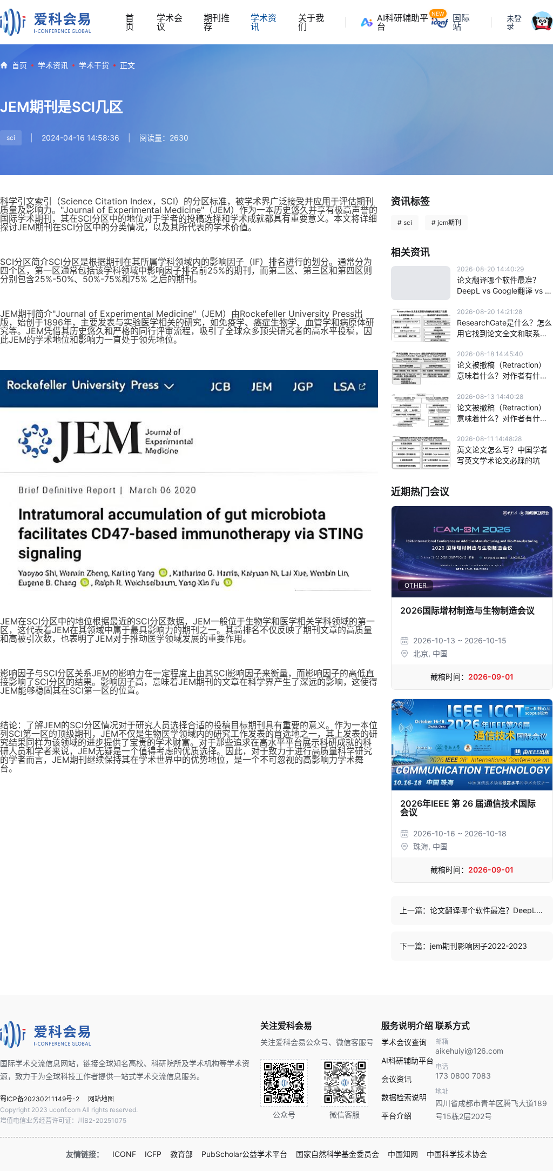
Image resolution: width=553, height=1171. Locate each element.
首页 (129, 22)
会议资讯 (396, 1079)
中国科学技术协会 (457, 1154)
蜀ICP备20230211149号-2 (39, 1099)
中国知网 (403, 1154)
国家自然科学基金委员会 (337, 1154)
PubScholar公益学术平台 (244, 1154)
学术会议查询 (404, 1042)
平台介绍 (396, 1116)
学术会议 (170, 22)
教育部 (181, 1154)
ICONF (124, 1154)
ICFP (153, 1154)
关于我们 (311, 22)
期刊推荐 (217, 22)
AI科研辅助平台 (404, 22)
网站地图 (101, 1099)
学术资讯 (263, 22)
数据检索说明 (404, 1097)
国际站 (461, 22)
